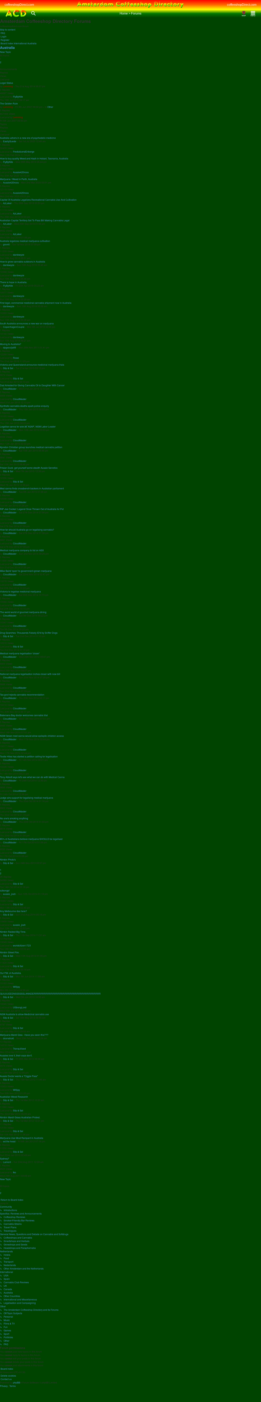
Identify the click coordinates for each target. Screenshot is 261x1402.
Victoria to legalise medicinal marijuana (20, 591)
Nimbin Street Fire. (9, 952)
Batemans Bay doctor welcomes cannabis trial (24, 715)
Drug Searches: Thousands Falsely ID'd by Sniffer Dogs (29, 632)
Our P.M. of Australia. (10, 973)
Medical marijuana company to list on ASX (22, 550)
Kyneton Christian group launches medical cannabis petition (31, 447)
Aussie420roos (21, 172)
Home (124, 13)
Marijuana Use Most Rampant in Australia (21, 1137)
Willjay (16, 986)
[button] (0, 65)
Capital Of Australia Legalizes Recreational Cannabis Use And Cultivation (38, 199)
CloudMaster (9, 388)
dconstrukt (8, 1038)
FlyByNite (18, 96)
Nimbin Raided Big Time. (13, 931)
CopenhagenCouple (13, 326)
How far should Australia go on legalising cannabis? (27, 529)
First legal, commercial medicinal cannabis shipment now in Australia (35, 302)
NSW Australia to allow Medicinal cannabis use (24, 1014)
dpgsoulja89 (9, 347)
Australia (7, 47)
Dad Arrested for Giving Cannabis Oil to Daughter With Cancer (32, 385)
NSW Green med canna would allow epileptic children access (32, 735)
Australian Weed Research (14, 1096)
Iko (14, 1172)
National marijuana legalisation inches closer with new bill (30, 674)
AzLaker (7, 203)
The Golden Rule (9, 103)
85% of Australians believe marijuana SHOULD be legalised (31, 838)
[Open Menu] (253, 13)
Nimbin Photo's (8, 859)
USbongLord (19, 1007)
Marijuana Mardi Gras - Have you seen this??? (24, 1034)
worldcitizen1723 (22, 945)
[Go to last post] (23, 117)
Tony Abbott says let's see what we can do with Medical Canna (32, 777)
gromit (6, 244)
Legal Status (6, 82)
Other (50, 106)
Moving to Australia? (10, 344)
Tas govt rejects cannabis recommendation (22, 694)
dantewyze (18, 254)
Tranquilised (19, 1048)
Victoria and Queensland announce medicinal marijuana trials (32, 364)
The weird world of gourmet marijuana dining (23, 612)
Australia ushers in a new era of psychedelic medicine (28, 137)
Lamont (7, 1162)
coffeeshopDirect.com (19, 4)
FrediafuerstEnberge (23, 151)
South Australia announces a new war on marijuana (27, 323)
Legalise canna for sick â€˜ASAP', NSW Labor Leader (28, 426)
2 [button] (0, 62)
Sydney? (4, 1158)
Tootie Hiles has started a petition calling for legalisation (29, 756)
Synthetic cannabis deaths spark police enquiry (24, 405)
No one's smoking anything (14, 818)
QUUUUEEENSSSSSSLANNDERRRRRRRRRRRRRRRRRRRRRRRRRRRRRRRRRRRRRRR (50, 993)
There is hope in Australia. (13, 282)
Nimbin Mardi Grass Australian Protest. (20, 1117)
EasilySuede (9, 141)
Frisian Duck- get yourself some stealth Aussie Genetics (29, 467)
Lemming (8, 86)
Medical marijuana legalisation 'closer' (20, 653)
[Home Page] (16, 13)
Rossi (16, 357)
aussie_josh (9, 893)
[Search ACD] (33, 13)
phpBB (16, 1382)
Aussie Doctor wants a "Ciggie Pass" (19, 1076)
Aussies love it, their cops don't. (16, 1055)
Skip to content (7, 29)
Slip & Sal (8, 368)
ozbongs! (5, 890)
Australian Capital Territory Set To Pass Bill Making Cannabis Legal (35, 220)
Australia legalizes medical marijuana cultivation (25, 240)
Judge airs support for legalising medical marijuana (26, 797)
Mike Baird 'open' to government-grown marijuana (26, 570)
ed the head (9, 1141)
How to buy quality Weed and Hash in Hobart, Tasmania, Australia (34, 158)
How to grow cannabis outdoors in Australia (22, 261)
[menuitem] (2, 33)
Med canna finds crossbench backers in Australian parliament (32, 488)
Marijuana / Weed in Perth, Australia (18, 179)
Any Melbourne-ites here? (13, 911)
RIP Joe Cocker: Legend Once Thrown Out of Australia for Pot (32, 509)
